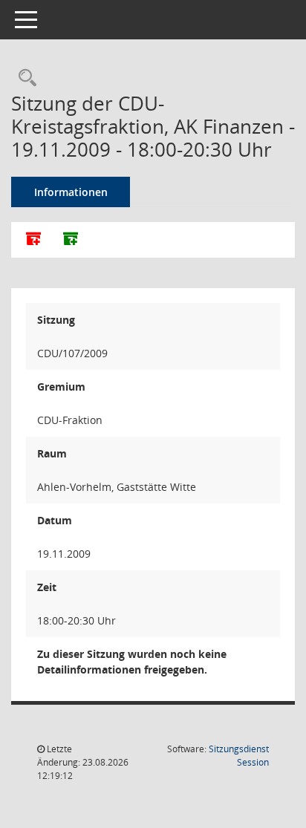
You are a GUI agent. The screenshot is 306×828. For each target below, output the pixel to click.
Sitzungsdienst (239, 756)
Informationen (71, 192)
